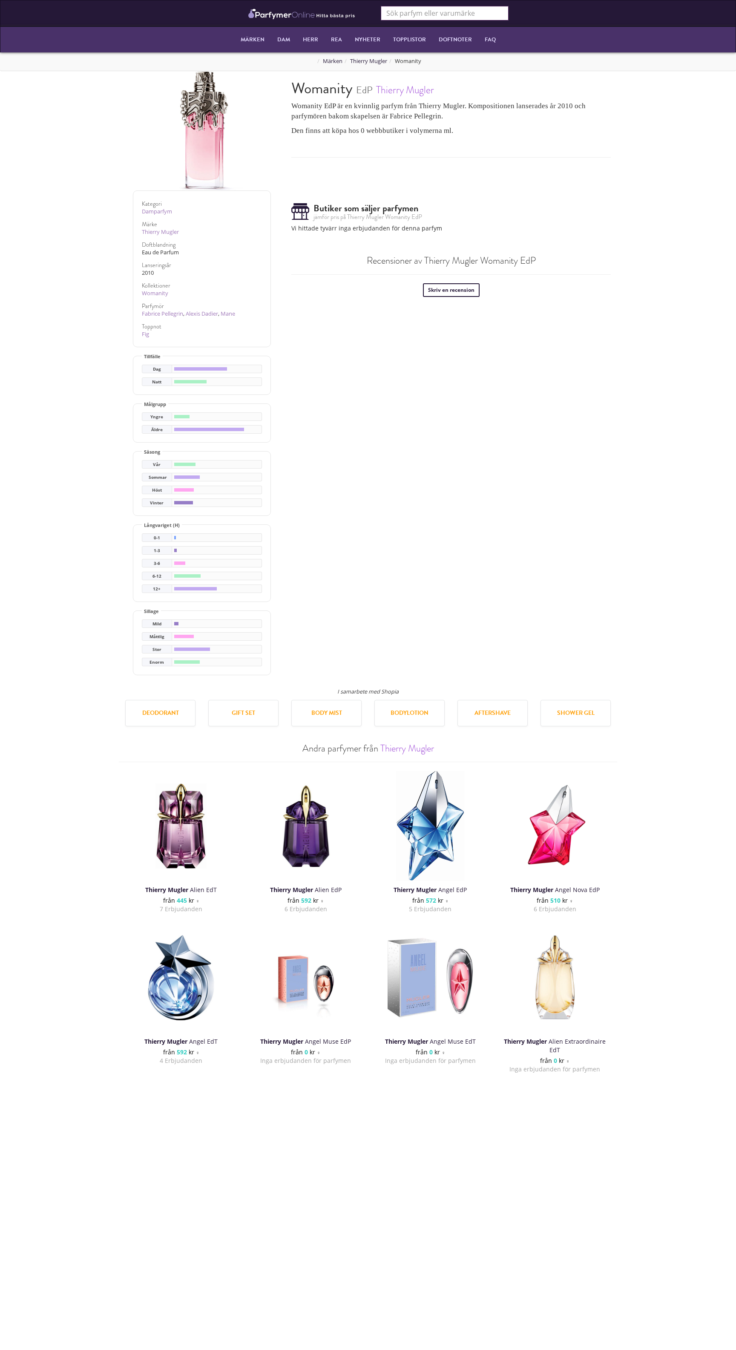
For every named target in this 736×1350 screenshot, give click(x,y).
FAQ (490, 39)
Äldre (157, 429)
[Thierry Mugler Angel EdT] (181, 977)
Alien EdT (181, 890)
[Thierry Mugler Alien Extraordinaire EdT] (555, 977)
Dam (283, 39)
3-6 (157, 563)
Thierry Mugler (368, 61)
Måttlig (157, 636)
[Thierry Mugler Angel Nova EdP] (555, 826)
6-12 (156, 576)
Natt (156, 382)
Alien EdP (306, 890)
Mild (156, 624)
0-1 (157, 538)
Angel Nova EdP (555, 890)
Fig (145, 334)
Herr (310, 39)
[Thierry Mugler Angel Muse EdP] (306, 977)
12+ (157, 589)
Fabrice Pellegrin (162, 313)
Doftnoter (455, 39)
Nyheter (367, 39)
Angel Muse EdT (430, 1041)
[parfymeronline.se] (302, 13)
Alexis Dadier (202, 313)
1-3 (157, 550)
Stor (156, 649)
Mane (228, 313)
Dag (157, 369)
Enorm (157, 662)
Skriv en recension (451, 290)
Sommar (158, 477)
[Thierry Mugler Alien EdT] (181, 826)
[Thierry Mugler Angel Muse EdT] (430, 977)
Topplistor (409, 39)
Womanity (155, 293)
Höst (157, 490)
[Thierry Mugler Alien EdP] (306, 826)
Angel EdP (430, 890)
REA (336, 39)
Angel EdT (181, 1041)
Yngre (156, 417)
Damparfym (157, 211)
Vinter (157, 503)
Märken (252, 39)
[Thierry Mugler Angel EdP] (430, 826)
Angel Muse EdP (305, 1041)
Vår (157, 464)
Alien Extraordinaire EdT (555, 1045)
